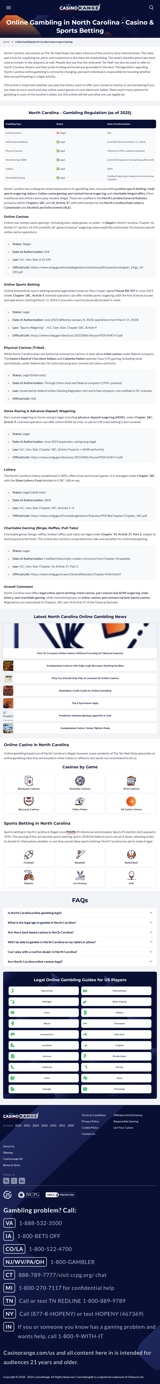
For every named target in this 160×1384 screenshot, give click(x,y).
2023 (44, 1125)
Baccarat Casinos (29, 809)
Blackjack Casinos (29, 788)
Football (29, 862)
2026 (18, 1125)
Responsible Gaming (126, 1121)
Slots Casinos (131, 788)
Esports (28, 883)
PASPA (71, 832)
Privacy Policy (90, 1121)
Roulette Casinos (80, 788)
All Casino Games (131, 809)
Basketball (131, 862)
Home (6, 41)
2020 (71, 1125)
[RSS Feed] (6, 1181)
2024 (36, 1125)
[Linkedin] (22, 1181)
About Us (8, 1146)
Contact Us (88, 1133)
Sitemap (8, 1152)
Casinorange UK (13, 1158)
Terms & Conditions (94, 1115)
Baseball (80, 862)
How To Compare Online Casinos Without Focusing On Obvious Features (80, 653)
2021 (62, 1125)
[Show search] (151, 7)
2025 (27, 1125)
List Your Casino (123, 1127)
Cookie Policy (90, 1127)
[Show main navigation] (8, 7)
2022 (53, 1125)
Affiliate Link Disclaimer (128, 1115)
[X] (14, 1181)
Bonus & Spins (11, 1165)
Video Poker (80, 809)
